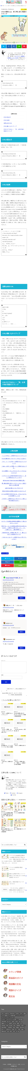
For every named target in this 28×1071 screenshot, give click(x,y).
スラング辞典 (5, 553)
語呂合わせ (8, 1029)
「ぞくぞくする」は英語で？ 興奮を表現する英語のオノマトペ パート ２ (17, 889)
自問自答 (18, 1025)
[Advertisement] (14, 269)
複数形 (17, 1027)
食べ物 (17, 1031)
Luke (7, 777)
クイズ (18, 1015)
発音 (14, 1025)
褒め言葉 (22, 1027)
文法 (21, 1023)
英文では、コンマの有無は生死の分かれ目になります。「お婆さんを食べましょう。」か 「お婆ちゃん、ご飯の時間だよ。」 (14, 527)
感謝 (18, 1023)
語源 (13, 1029)
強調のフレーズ (5, 1023)
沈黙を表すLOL (8, 123)
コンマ (22, 1015)
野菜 (19, 1029)
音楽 (14, 1031)
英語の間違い (4, 1027)
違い (16, 1029)
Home (5, 1064)
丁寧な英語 (20, 1019)
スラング (3, 1017)
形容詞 (10, 1023)
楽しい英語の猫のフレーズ (16, 882)
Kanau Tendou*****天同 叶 (13, 577)
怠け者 (14, 1023)
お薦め (24, 1013)
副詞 (13, 1021)
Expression (12, 1013)
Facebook (13, 793)
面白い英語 (9, 1031)
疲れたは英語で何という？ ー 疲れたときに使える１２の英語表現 (17, 875)
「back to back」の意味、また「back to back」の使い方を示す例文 (13, 935)
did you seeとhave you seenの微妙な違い (14, 480)
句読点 (16, 1021)
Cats (2, 1013)
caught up (7, 1013)
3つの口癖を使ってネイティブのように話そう (14, 458)
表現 (14, 1027)
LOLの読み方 (7, 117)
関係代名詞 (4, 1031)
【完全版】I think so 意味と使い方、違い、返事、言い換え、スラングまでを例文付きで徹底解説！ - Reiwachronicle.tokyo (13, 942)
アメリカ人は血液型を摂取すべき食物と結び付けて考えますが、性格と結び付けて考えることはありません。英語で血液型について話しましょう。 (13, 859)
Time (21, 1013)
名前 (2, 675)
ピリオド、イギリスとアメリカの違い (9, 1019)
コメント (3, 660)
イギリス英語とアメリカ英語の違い (9, 1015)
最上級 (10, 1025)
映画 (7, 1025)
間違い (22, 1029)
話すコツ (3, 1029)
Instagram (20, 793)
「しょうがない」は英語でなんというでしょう (14, 455)
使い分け (9, 1021)
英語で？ (23, 1025)
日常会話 (3, 1025)
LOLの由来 (6, 120)
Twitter (7, 793)
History (17, 1013)
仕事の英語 (4, 1021)
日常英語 (9, 1064)
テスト (7, 1017)
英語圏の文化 (14, 1066)
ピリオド (12, 1017)
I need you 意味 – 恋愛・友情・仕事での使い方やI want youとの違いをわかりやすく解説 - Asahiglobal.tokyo (13, 951)
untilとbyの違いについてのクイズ (14, 488)
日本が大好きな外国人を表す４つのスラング (14, 491)
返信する (21, 597)
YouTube (14, 795)
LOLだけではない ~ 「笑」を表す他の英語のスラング (14, 130)
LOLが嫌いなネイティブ (10, 126)
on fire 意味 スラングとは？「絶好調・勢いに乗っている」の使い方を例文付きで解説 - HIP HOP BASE (14, 918)
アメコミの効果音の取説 (15, 868)
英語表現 (10, 1027)
